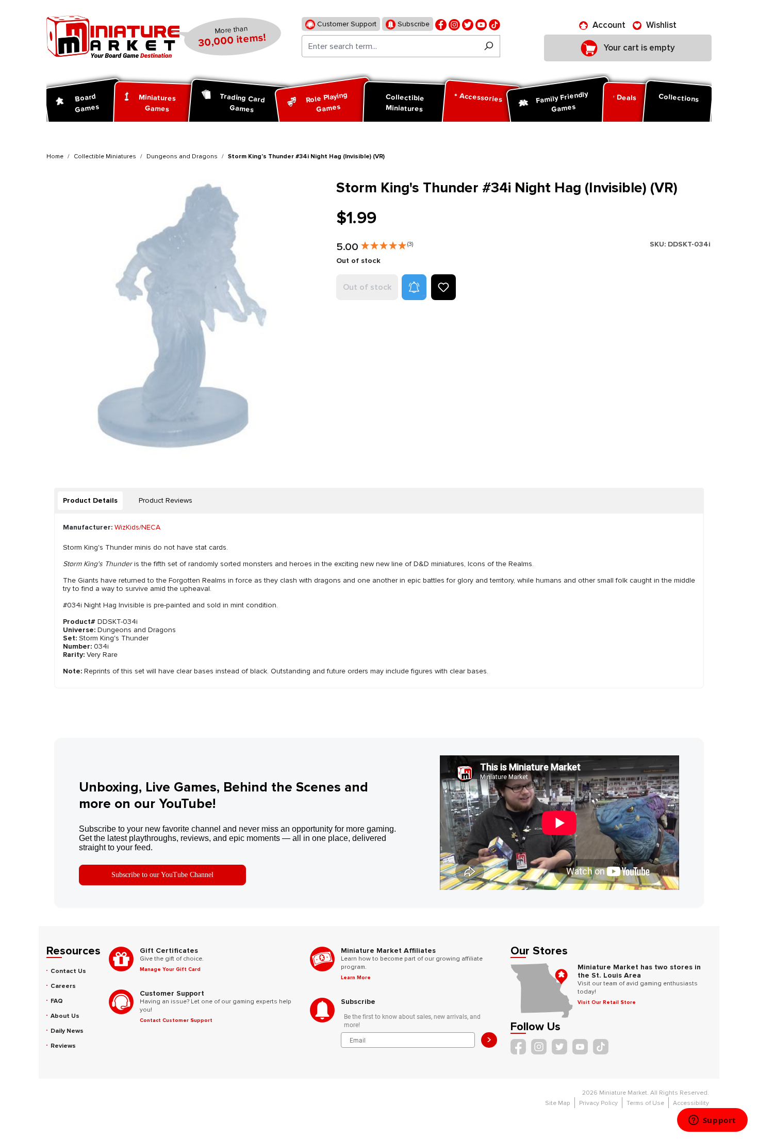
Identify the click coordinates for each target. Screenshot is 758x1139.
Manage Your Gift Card (170, 969)
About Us (65, 1016)
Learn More (356, 978)
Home (54, 156)
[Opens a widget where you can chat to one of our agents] (712, 1121)
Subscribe (413, 24)
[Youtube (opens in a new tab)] (481, 24)
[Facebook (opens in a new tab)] (441, 24)
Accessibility (691, 1103)
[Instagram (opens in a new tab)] (454, 24)
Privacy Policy (598, 1103)
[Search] (488, 46)
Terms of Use (645, 1103)
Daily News (67, 1031)
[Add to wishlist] (443, 287)
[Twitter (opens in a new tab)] (467, 24)
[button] (387, 243)
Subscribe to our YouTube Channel (162, 875)
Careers (63, 986)
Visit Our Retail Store (607, 1002)
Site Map (557, 1103)
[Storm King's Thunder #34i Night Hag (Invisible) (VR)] (184, 318)
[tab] (90, 500)
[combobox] (389, 46)
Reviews (63, 1046)
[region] (185, 318)
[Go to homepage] (112, 36)
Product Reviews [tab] (165, 500)
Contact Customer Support (176, 1020)
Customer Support (345, 24)
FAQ (57, 1001)
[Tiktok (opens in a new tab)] (494, 24)
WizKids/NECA (137, 527)
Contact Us (68, 971)
